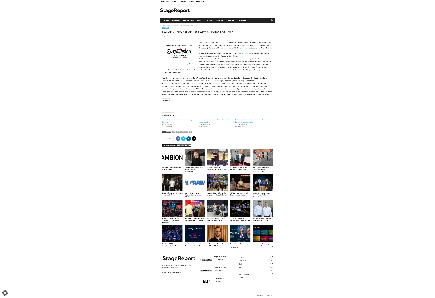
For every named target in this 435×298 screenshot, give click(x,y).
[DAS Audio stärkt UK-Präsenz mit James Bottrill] (172, 182)
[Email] (194, 138)
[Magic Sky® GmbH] (206, 260)
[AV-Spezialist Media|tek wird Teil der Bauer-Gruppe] (240, 157)
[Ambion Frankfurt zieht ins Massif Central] (172, 157)
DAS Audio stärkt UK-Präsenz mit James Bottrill (172, 194)
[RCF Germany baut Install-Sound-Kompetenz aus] (240, 182)
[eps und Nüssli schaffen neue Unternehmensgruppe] (263, 208)
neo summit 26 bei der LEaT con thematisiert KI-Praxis (194, 219)
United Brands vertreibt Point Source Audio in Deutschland (261, 195)
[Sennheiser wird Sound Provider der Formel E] (195, 233)
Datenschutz (269, 295)
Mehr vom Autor (184, 145)
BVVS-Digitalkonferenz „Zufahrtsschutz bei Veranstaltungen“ (261, 169)
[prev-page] (269, 145)
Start (163, 25)
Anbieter (230, 20)
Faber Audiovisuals (244, 53)
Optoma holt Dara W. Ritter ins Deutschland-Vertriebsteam (194, 169)
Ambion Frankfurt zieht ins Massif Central (171, 169)
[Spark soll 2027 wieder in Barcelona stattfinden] (172, 233)
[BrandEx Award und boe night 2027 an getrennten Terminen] (172, 208)
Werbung (191, 1)
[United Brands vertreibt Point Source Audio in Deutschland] (263, 182)
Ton (240, 267)
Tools (209, 20)
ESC (174, 132)
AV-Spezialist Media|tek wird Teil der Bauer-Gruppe (240, 169)
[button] (271, 20)
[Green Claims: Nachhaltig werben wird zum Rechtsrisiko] (240, 233)
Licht (240, 271)
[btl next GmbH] (206, 281)
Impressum (260, 295)
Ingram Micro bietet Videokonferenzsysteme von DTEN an (194, 195)
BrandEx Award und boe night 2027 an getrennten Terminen (170, 220)
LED (190, 132)
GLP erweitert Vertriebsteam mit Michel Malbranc (217, 245)
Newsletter (200, 1)
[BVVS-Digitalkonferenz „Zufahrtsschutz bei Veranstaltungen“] (263, 157)
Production (188, 20)
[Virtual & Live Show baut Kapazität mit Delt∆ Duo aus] (240, 208)
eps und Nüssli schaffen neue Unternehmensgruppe (263, 219)
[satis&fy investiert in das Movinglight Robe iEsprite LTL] (217, 208)
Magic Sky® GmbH (220, 257)
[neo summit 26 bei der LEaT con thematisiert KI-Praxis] (195, 208)
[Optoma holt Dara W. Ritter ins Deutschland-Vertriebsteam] (195, 157)
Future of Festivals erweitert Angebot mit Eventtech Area (217, 194)
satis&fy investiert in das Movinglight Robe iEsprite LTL (216, 220)
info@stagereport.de (174, 272)
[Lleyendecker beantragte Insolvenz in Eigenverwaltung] (263, 233)
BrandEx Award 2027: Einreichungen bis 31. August (217, 169)
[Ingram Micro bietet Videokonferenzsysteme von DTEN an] (195, 182)
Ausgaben (241, 20)
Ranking (219, 20)
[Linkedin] (188, 138)
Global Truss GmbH (220, 268)
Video (241, 278)
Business (176, 20)
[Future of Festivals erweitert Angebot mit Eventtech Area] (217, 182)
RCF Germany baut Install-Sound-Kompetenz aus (239, 194)
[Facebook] (178, 138)
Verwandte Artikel (169, 145)
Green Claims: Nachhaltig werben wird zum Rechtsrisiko (239, 246)
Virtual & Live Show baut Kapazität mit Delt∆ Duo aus (240, 219)
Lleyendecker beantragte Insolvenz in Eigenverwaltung (263, 245)
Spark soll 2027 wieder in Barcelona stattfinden (170, 245)
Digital (200, 20)
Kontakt (183, 1)
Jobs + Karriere (244, 274)
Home (166, 20)
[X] (183, 138)
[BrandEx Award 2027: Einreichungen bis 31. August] (217, 157)
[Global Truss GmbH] (206, 271)
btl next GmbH (219, 278)
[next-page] (272, 145)
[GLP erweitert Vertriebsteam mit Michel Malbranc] (217, 233)
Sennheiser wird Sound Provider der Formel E (193, 245)
